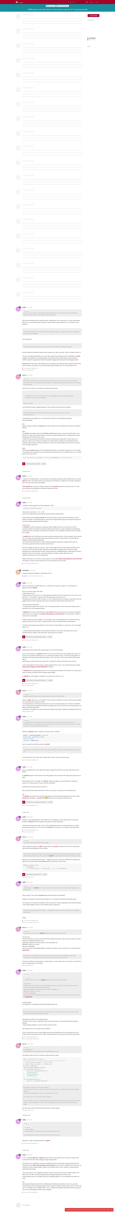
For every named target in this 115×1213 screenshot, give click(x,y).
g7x (26, 358)
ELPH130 (36, 517)
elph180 (28, 486)
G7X (50, 517)
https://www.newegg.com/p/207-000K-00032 (35, 667)
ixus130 (78, 356)
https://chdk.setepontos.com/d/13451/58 (70, 558)
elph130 (24, 481)
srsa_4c (27, 311)
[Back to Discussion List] (2, 2)
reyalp (27, 379)
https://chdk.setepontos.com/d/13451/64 (53, 614)
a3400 (29, 700)
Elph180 (25, 612)
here (44, 861)
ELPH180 (41, 517)
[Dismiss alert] (111, 1209)
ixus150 (41, 426)
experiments (25, 950)
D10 (29, 517)
